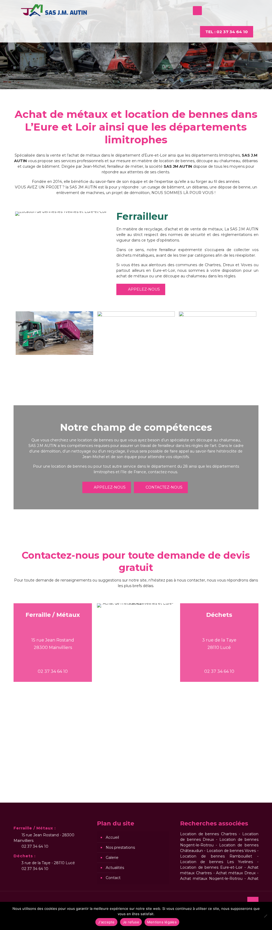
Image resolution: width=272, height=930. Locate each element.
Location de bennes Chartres (208, 834)
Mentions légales (162, 922)
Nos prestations (120, 847)
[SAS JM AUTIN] (54, 10)
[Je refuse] (265, 916)
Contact (113, 877)
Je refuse (131, 922)
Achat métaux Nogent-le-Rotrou (211, 878)
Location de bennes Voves (231, 850)
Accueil (112, 837)
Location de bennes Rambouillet (216, 856)
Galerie (112, 857)
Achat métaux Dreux (236, 873)
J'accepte (106, 922)
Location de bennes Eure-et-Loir (212, 867)
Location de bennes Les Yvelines (216, 861)
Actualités (115, 867)
